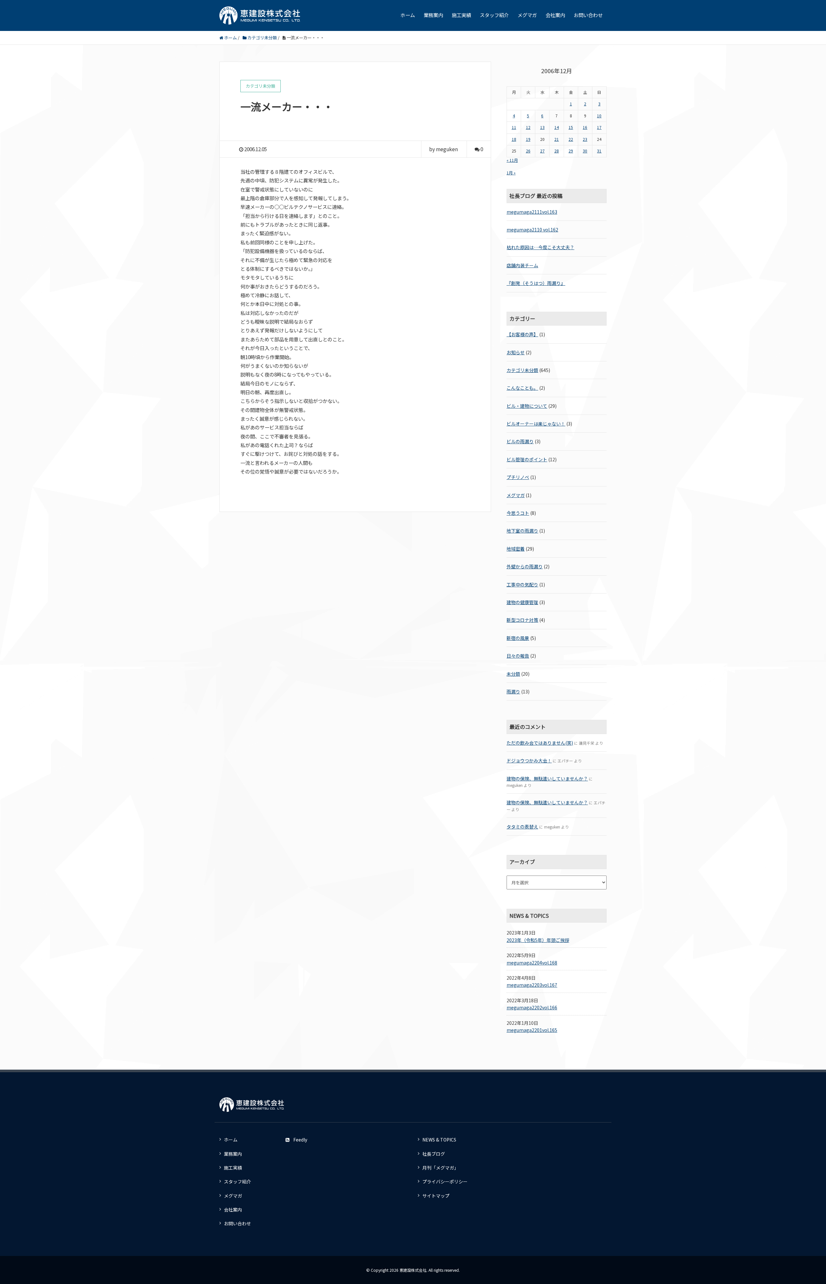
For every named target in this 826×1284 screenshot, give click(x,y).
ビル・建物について (527, 406)
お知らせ (516, 352)
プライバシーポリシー (445, 1181)
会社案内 (555, 14)
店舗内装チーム (522, 265)
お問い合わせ (588, 14)
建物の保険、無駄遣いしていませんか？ (547, 778)
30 (585, 151)
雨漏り (513, 691)
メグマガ (527, 14)
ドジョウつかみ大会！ (529, 760)
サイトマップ (435, 1195)
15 (571, 127)
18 (514, 139)
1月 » (511, 173)
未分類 (513, 674)
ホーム (407, 14)
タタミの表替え (522, 826)
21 (556, 139)
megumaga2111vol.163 (532, 212)
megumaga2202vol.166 (532, 1007)
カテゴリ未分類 (522, 370)
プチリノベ (518, 477)
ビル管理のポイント (527, 459)
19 (528, 139)
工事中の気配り (522, 584)
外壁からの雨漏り (525, 566)
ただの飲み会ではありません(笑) (540, 743)
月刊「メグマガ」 (440, 1167)
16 (585, 127)
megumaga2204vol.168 (532, 962)
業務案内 (433, 14)
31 (599, 151)
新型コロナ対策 (522, 620)
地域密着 (516, 548)
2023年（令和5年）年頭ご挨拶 (538, 940)
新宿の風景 (518, 638)
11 (514, 127)
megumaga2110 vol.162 (532, 229)
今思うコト (518, 513)
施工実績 (461, 14)
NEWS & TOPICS (439, 1139)
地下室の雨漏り (522, 530)
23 (585, 139)
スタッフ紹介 (494, 14)
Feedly (300, 1139)
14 (556, 127)
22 (571, 139)
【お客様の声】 (522, 334)
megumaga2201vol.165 (532, 1030)
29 (571, 151)
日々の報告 (518, 655)
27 (542, 151)
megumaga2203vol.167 (532, 985)
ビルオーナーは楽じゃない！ (536, 423)
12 (528, 127)
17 (599, 127)
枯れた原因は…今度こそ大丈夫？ (540, 247)
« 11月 (512, 160)
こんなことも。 (522, 388)
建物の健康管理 (522, 602)
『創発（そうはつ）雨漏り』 (536, 283)
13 (542, 127)
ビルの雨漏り (520, 441)
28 (556, 151)
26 (528, 151)
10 (599, 116)
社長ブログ (433, 1154)
